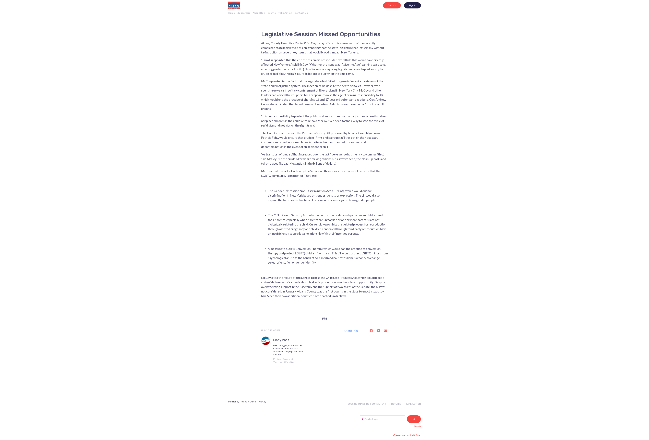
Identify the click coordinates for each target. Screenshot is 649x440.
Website (289, 362)
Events (272, 13)
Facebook (288, 359)
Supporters (243, 13)
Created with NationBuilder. (407, 435)
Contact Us (301, 13)
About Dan (259, 13)
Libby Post (281, 340)
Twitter (277, 362)
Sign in (412, 5)
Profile (277, 359)
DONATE (396, 403)
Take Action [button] (285, 13)
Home (231, 13)
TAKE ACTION (413, 403)
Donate (392, 5)
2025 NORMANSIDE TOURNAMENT (367, 403)
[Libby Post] (265, 340)
